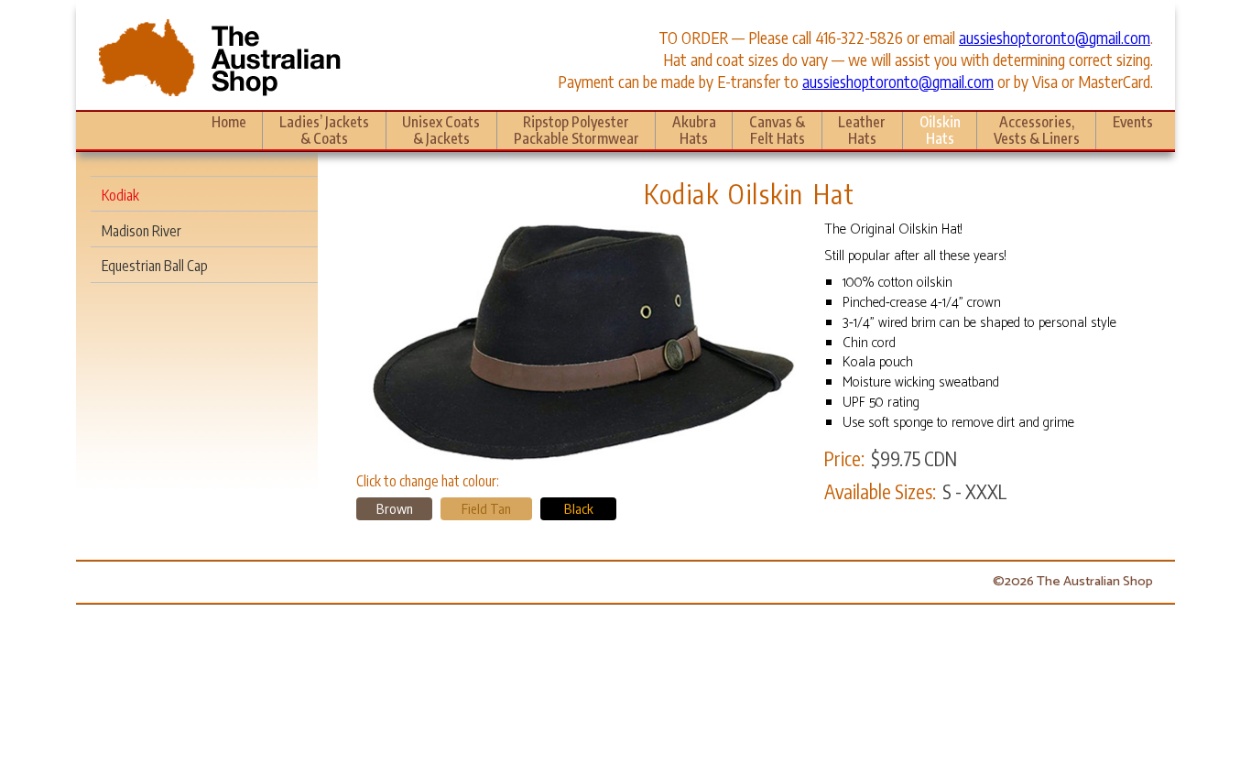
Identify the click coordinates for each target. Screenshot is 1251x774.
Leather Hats (862, 130)
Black (578, 508)
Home (229, 122)
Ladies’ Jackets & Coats (324, 130)
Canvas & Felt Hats (777, 130)
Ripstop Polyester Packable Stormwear (576, 130)
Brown (394, 508)
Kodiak (120, 194)
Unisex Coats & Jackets (441, 130)
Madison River (141, 230)
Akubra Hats (694, 130)
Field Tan (486, 508)
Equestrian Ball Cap (155, 265)
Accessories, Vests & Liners (1037, 130)
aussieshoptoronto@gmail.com (1054, 37)
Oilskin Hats (940, 130)
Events (1133, 122)
